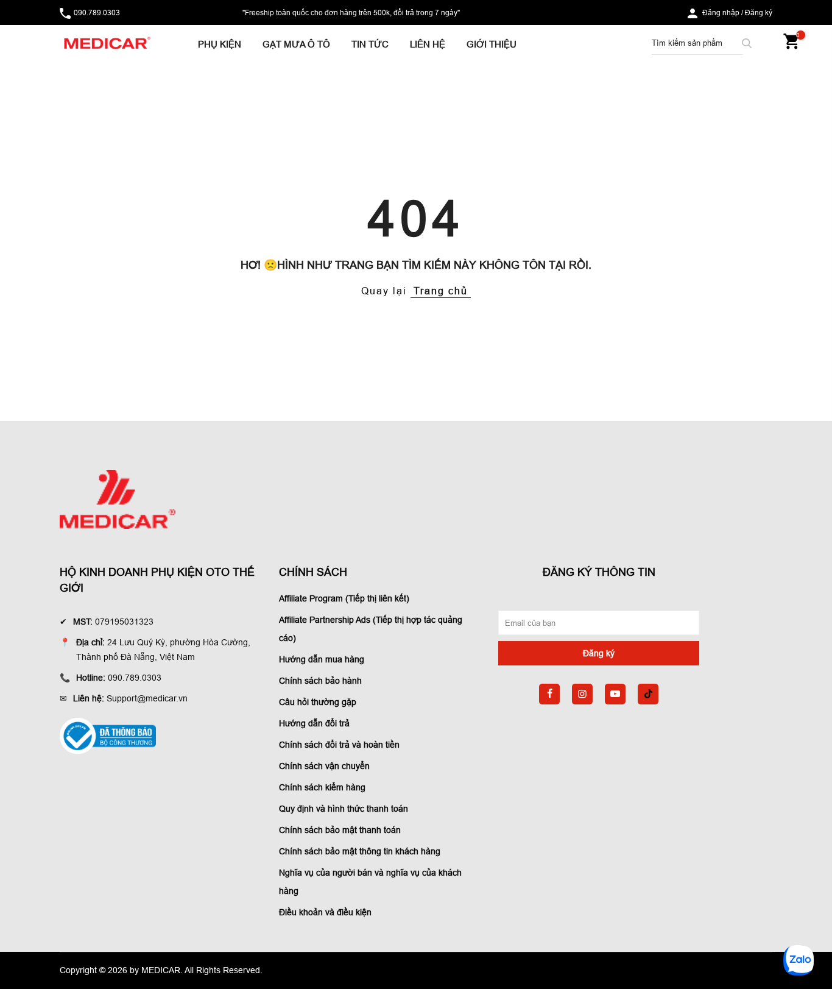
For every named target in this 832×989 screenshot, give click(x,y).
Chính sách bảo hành (320, 681)
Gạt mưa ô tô (296, 44)
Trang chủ (441, 290)
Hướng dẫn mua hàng (321, 659)
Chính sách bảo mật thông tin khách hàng (359, 851)
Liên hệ (427, 44)
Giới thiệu (491, 44)
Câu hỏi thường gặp (317, 702)
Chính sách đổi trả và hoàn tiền (339, 745)
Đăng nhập (720, 12)
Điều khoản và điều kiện (325, 912)
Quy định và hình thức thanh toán (343, 809)
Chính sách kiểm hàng (322, 787)
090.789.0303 (97, 12)
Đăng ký (758, 12)
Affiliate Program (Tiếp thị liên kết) (344, 598)
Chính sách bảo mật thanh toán (340, 830)
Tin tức (370, 44)
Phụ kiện (219, 44)
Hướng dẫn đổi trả (314, 723)
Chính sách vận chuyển (324, 766)
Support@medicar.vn (147, 698)
